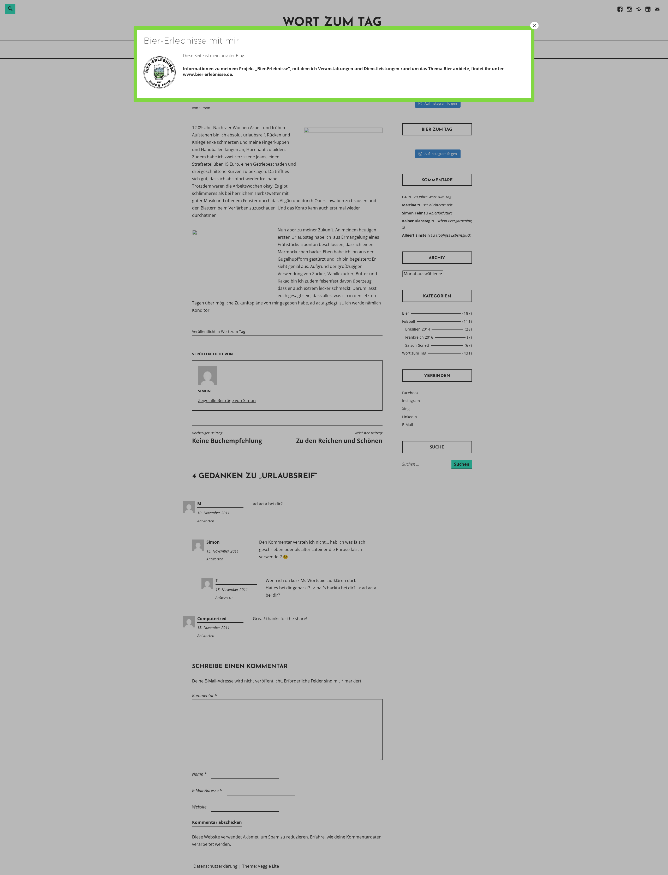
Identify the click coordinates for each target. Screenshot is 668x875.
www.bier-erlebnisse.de (207, 74)
